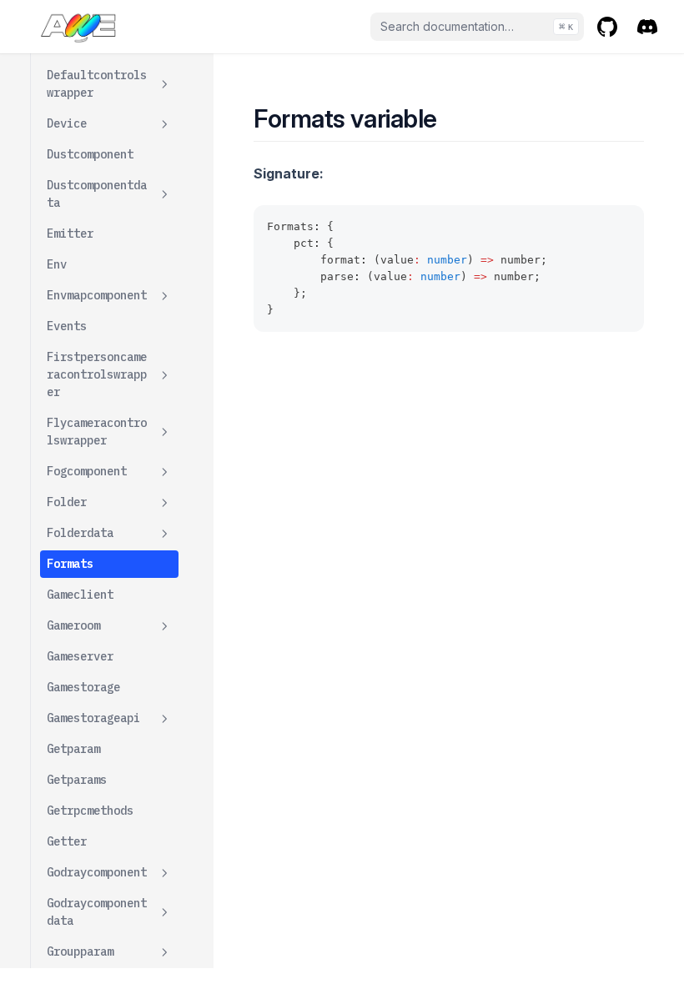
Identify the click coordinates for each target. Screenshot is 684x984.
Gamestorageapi (93, 717)
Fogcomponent (87, 471)
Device (67, 123)
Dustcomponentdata (97, 194)
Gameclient (80, 594)
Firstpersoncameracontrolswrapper (97, 374)
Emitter (70, 233)
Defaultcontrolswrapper (97, 84)
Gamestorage (83, 687)
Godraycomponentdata (97, 912)
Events (67, 326)
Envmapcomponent (97, 295)
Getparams (77, 779)
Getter (67, 841)
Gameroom (73, 625)
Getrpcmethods (90, 810)
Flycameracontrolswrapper (97, 431)
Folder (67, 502)
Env (57, 264)
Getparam (73, 748)
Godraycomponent (97, 872)
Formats (70, 563)
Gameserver (80, 656)
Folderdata (80, 532)
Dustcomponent (90, 154)
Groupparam (80, 951)
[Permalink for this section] (451, 118)
